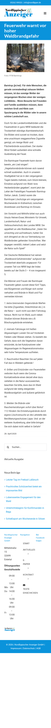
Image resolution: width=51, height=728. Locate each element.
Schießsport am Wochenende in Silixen (25, 518)
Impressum (16, 648)
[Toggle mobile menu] (45, 13)
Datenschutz (29, 648)
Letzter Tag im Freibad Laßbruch (22, 479)
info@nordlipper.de (32, 2)
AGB (38, 648)
